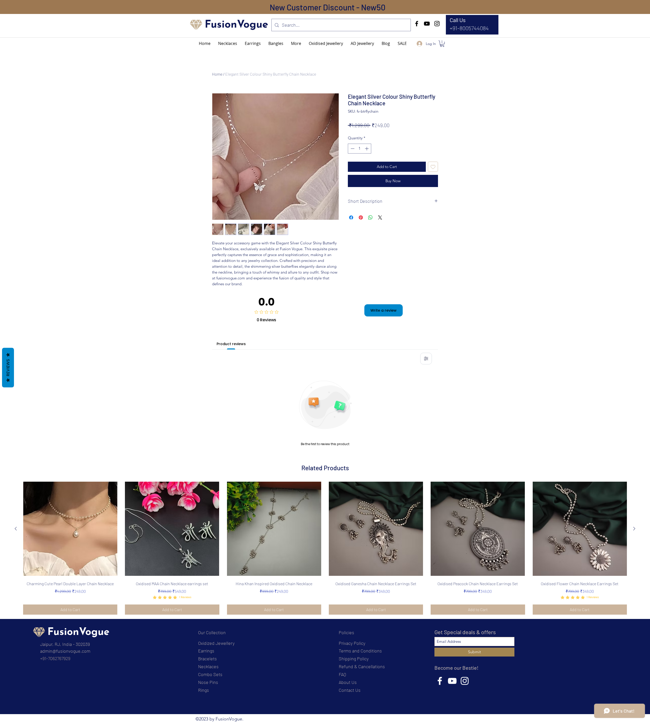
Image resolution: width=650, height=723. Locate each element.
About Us (348, 682)
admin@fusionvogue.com (65, 651)
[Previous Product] (16, 529)
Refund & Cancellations (362, 666)
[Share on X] (380, 217)
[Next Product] (634, 529)
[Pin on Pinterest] (361, 217)
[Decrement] (352, 148)
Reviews (8, 367)
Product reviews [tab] (231, 343)
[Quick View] (70, 529)
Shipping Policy (354, 658)
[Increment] (367, 148)
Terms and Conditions (360, 650)
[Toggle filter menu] (426, 358)
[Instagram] (437, 23)
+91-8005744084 (469, 28)
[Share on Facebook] (351, 217)
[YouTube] (426, 23)
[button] (296, 43)
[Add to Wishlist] (433, 167)
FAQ (342, 674)
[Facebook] (416, 23)
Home (217, 74)
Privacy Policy (352, 643)
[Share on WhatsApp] (370, 217)
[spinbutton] (359, 148)
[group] (325, 548)
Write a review (383, 310)
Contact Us (350, 690)
